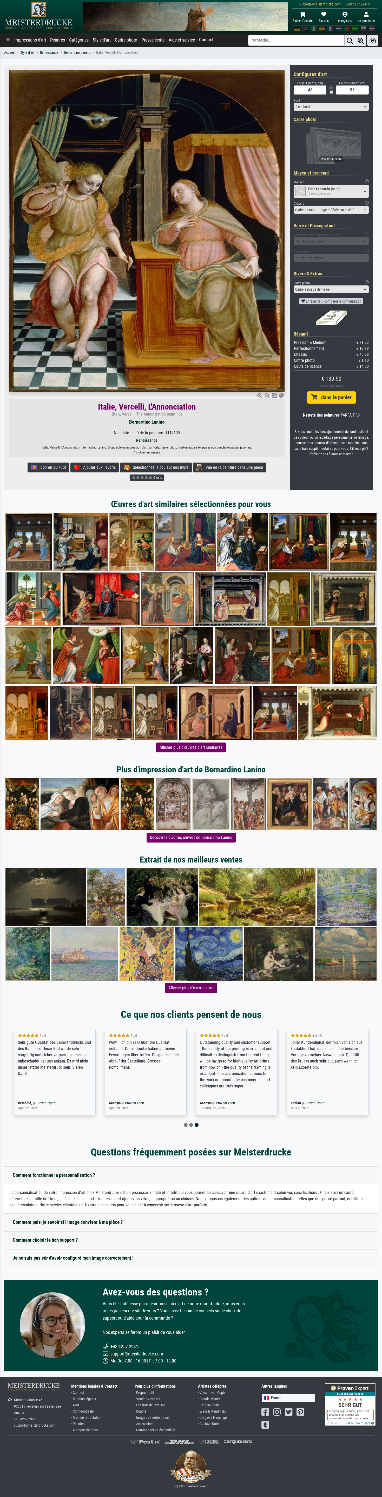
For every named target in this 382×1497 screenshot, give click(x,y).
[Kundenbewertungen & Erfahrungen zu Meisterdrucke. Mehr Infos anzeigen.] (350, 1404)
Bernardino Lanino (77, 52)
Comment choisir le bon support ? (45, 1240)
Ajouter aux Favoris (98, 467)
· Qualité (140, 1411)
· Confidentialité (82, 1411)
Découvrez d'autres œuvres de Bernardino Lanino (191, 837)
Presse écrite (152, 40)
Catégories (79, 40)
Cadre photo (126, 40)
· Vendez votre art (147, 1399)
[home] (8, 40)
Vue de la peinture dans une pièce (232, 467)
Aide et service (182, 40)
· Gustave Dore (208, 1424)
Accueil (9, 52)
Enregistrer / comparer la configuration (333, 301)
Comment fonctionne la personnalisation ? (54, 1175)
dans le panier (334, 397)
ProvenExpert (46, 1103)
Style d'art (102, 40)
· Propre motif (144, 1393)
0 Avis (157, 478)
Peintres (57, 40)
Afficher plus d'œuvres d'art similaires (191, 747)
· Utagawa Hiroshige (212, 1417)
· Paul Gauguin (208, 1405)
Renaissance (49, 52)
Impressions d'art (30, 40)
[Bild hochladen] (372, 40)
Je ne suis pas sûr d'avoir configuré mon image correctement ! (73, 1258)
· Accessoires (144, 1424)
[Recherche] (349, 40)
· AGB (75, 1405)
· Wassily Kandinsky (212, 1411)
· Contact (77, 1393)
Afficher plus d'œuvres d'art (191, 987)
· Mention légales (83, 1399)
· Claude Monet (209, 1399)
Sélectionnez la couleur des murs (159, 467)
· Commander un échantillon (155, 1430)
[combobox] (331, 107)
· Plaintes (77, 1424)
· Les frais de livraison (150, 1405)
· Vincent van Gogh (211, 1393)
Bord (297, 100)
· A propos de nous (84, 1430)
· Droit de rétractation (86, 1417)
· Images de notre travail (152, 1417)
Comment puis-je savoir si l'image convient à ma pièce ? (68, 1222)
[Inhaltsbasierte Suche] (360, 40)
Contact (206, 39)
